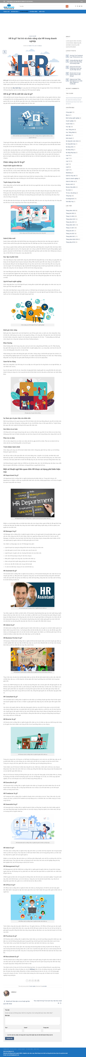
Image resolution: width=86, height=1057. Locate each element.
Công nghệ (69, 112)
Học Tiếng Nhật (70, 132)
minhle (40, 45)
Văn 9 (67, 103)
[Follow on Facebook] (75, 6)
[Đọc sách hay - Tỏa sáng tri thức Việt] (10, 6)
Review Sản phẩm (71, 187)
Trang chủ (6, 11)
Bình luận (7, 1015)
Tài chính (68, 190)
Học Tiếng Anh (70, 129)
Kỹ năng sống (69, 149)
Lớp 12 (68, 161)
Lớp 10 (68, 155)
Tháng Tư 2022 (70, 216)
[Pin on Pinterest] (35, 980)
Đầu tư (68, 115)
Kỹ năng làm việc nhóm (72, 141)
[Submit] (67, 6)
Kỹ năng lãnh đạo (70, 144)
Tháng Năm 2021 (70, 225)
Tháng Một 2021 (70, 236)
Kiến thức (42, 11)
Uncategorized (70, 198)
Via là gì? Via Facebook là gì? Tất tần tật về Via (76, 56)
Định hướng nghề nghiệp (72, 118)
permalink (44, 986)
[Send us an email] (81, 6)
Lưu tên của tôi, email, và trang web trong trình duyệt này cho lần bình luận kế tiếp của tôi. (30, 1035)
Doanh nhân (69, 124)
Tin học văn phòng (71, 193)
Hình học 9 (75, 101)
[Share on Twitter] (30, 980)
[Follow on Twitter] (79, 6)
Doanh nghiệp (24, 11)
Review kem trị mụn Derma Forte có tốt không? (75, 74)
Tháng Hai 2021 (70, 233)
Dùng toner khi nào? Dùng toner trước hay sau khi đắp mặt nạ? (75, 68)
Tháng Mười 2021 (71, 219)
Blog (82, 1)
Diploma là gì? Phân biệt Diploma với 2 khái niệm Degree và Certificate (76, 82)
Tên (6, 1027)
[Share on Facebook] (27, 980)
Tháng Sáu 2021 (70, 222)
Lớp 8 (67, 167)
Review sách (14, 11)
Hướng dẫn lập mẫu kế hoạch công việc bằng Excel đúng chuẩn (76, 62)
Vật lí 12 (69, 103)
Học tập (68, 126)
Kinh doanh (69, 138)
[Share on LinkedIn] (38, 980)
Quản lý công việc (71, 175)
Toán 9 (78, 101)
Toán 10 (81, 101)
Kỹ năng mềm (33, 11)
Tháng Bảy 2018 (70, 242)
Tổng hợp (68, 196)
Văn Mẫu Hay (69, 201)
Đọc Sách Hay (17, 88)
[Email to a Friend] (32, 980)
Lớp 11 (68, 158)
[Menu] (4, 1)
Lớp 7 (67, 164)
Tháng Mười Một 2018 (72, 239)
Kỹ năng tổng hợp (71, 152)
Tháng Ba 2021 (70, 230)
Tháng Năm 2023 (70, 210)
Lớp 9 (67, 170)
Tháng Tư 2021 (70, 228)
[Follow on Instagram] (77, 6)
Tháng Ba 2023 (70, 213)
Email (26, 1027)
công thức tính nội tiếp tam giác (73, 99)
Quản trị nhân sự (70, 181)
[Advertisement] (43, 23)
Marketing (68, 173)
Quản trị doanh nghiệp (72, 178)
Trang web (46, 1027)
